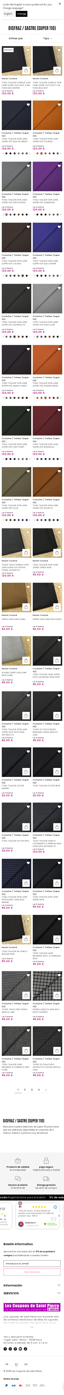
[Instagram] (10, 1349)
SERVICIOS (11, 1293)
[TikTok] (25, 1349)
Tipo (46, 38)
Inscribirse (32, 1272)
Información (13, 1285)
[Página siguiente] (45, 1089)
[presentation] (3, 153)
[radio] (6, 153)
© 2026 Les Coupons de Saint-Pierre (23, 1371)
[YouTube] (20, 1349)
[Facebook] (5, 1349)
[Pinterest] (15, 1349)
